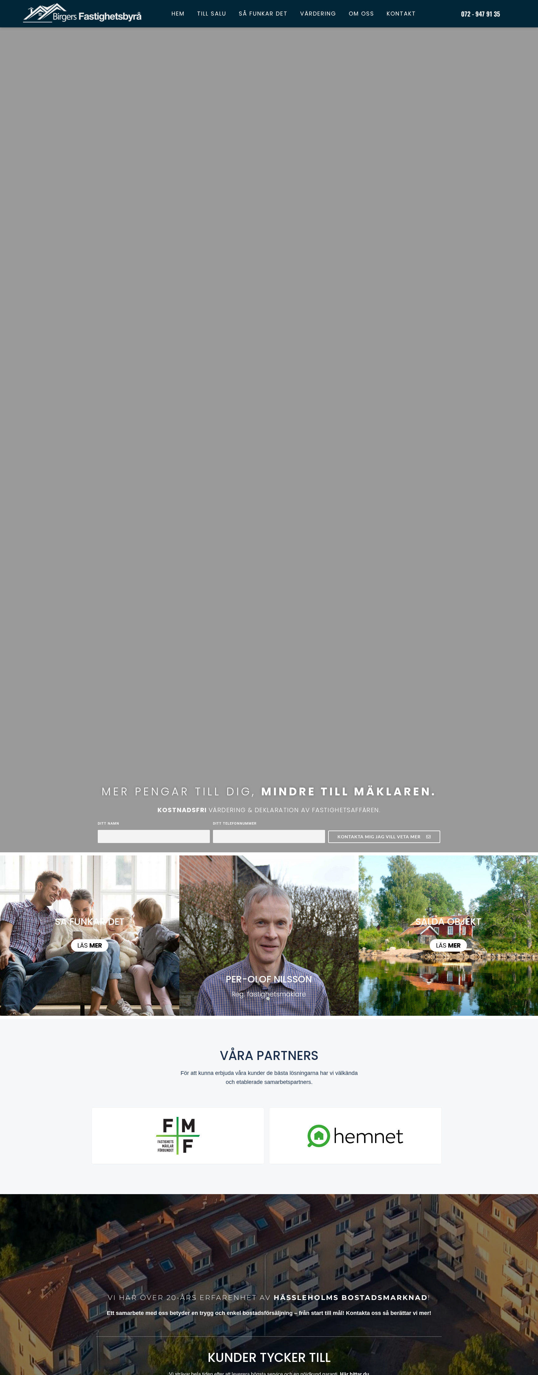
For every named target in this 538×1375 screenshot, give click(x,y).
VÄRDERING (318, 13)
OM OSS (361, 13)
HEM (178, 13)
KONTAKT (401, 13)
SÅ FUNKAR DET (263, 13)
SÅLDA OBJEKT (448, 921)
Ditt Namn (108, 824)
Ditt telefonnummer (235, 824)
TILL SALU (211, 13)
